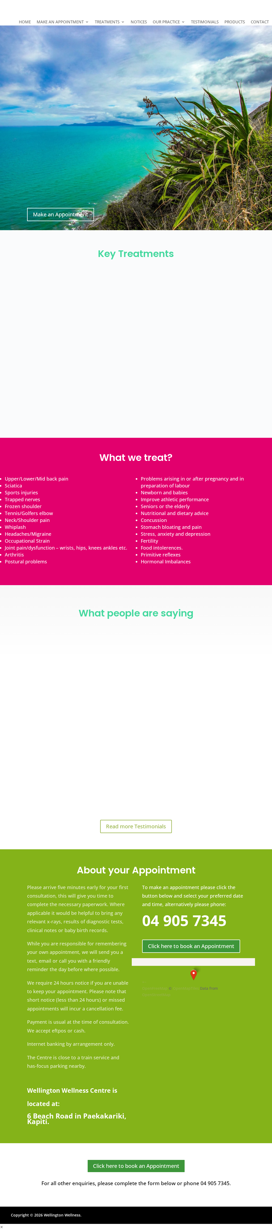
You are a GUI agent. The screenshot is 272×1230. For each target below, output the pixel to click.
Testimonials (205, 21)
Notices (139, 21)
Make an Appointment (60, 21)
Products (234, 21)
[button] (193, 975)
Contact (260, 21)
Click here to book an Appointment (191, 946)
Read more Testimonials (136, 826)
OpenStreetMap (156, 994)
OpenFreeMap (155, 988)
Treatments (107, 21)
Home (25, 21)
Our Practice (166, 21)
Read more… (33, 327)
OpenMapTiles (186, 988)
